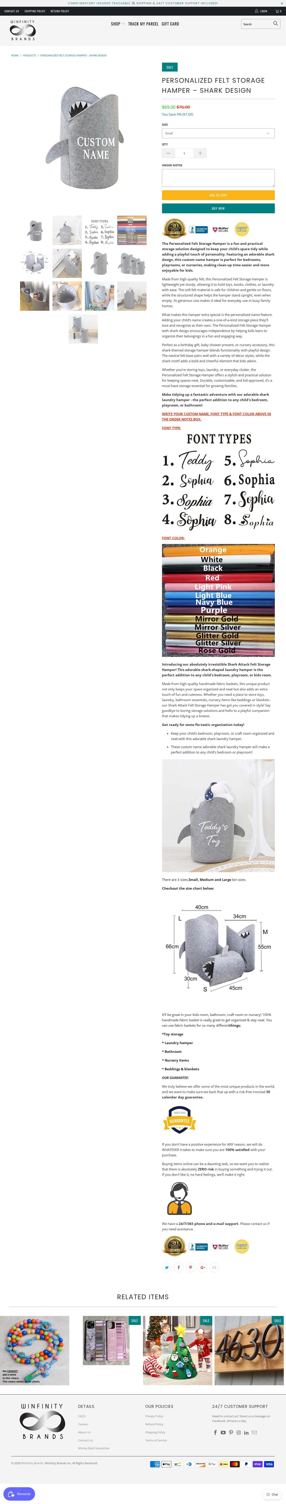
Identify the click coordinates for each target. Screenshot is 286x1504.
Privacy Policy (154, 1416)
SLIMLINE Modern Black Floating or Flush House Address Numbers (249, 1350)
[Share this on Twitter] (167, 1267)
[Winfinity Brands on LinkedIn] (246, 1432)
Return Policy (60, 11)
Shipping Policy (35, 11)
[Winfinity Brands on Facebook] (215, 1432)
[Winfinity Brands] (23, 31)
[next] (150, 136)
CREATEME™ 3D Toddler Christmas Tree (177, 1350)
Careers (83, 1424)
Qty (165, 144)
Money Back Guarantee (93, 1448)
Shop (116, 24)
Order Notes (172, 165)
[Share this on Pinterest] (191, 1267)
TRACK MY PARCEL (143, 24)
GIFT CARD (170, 24)
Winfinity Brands (32, 1463)
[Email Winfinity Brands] (254, 1432)
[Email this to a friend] (214, 1267)
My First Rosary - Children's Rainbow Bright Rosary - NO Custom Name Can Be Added (34, 1350)
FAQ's (82, 1416)
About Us (84, 1432)
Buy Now (218, 208)
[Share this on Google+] (202, 1267)
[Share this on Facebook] (179, 1267)
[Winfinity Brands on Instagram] (239, 1432)
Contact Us (11, 11)
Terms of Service (156, 1440)
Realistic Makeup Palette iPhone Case (106, 1340)
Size (165, 125)
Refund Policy (154, 1424)
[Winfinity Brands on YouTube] (223, 1432)
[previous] (19, 136)
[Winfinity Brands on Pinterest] (231, 1432)
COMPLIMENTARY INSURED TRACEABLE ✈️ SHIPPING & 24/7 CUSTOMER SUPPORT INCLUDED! (143, 3)
